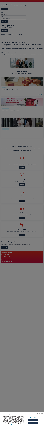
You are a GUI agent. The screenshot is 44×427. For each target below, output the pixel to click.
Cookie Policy (8, 424)
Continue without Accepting (40, 413)
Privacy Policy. (13, 424)
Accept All (33, 420)
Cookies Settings (33, 417)
